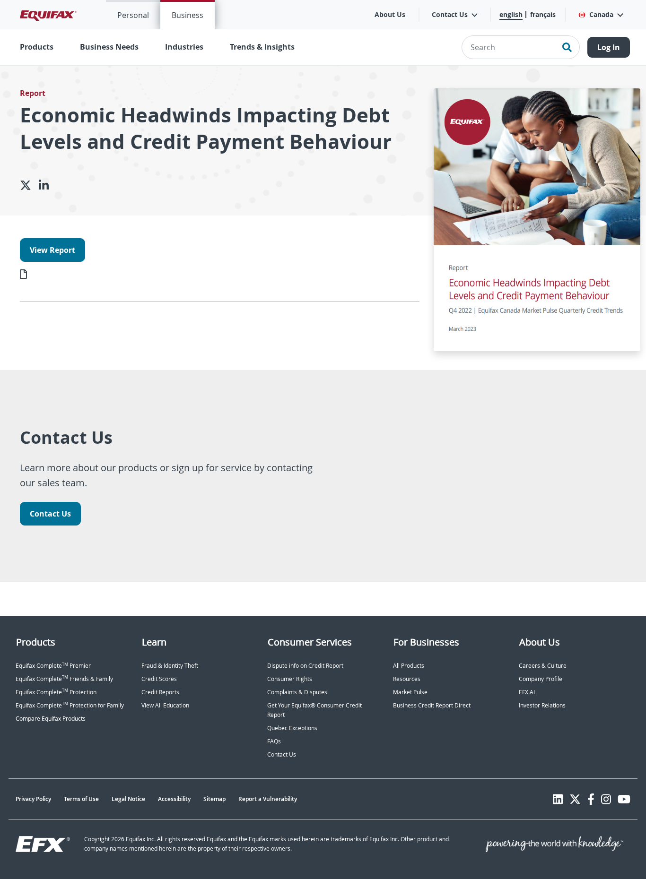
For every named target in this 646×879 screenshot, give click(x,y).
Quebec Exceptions (292, 728)
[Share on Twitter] (29, 185)
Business (187, 15)
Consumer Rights (289, 679)
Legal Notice (128, 799)
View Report (52, 250)
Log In (608, 47)
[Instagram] (606, 799)
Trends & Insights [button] (262, 47)
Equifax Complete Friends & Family (64, 679)
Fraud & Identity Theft (169, 666)
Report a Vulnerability (267, 799)
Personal (133, 15)
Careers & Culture (543, 666)
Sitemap (214, 799)
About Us (390, 14)
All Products (408, 666)
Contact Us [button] (450, 14)
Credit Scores (159, 679)
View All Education (165, 705)
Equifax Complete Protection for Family (70, 705)
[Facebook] (590, 799)
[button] (600, 14)
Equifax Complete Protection (56, 692)
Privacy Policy (33, 799)
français (543, 14)
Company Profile (540, 679)
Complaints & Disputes (297, 692)
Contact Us (50, 513)
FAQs (274, 741)
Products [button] (36, 47)
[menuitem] (133, 14)
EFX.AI (527, 692)
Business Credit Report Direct (432, 705)
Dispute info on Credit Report (305, 666)
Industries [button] (184, 47)
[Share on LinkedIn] (47, 185)
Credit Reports (160, 692)
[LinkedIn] (558, 799)
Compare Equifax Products (51, 719)
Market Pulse (410, 692)
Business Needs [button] (109, 47)
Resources (406, 679)
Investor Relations (542, 705)
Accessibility (174, 799)
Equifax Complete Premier (53, 666)
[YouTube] (624, 799)
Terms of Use (81, 799)
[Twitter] (575, 799)
